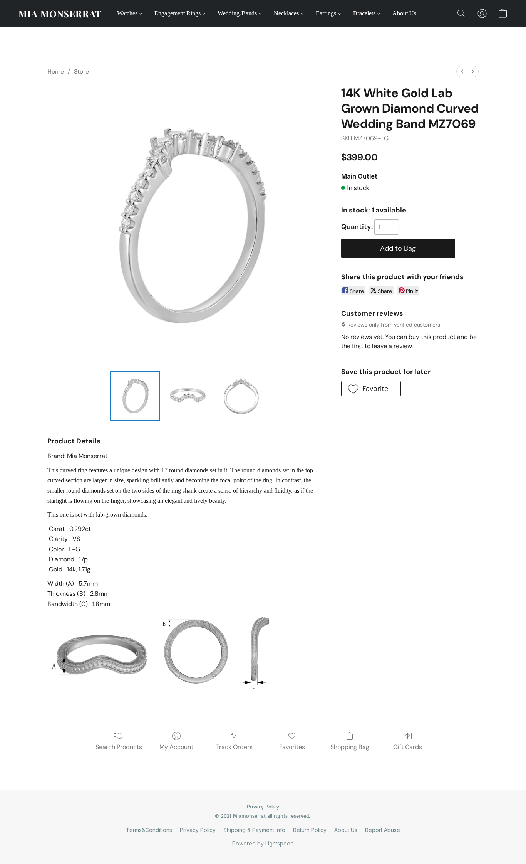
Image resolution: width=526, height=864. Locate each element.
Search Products (118, 747)
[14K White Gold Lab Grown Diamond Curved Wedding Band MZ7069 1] (188, 396)
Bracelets (365, 13)
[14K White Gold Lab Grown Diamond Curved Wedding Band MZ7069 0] (135, 396)
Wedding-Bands (238, 13)
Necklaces (287, 13)
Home (55, 71)
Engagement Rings (178, 13)
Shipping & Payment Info (254, 830)
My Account (176, 747)
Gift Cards (407, 747)
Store (81, 71)
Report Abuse (382, 830)
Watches (128, 13)
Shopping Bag (349, 747)
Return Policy (310, 830)
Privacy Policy (198, 830)
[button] (60, 13)
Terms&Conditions (149, 830)
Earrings (327, 13)
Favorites (292, 747)
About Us (404, 13)
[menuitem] (462, 71)
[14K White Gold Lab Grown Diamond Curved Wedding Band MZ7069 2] (241, 396)
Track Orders (234, 747)
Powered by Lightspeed (263, 843)
